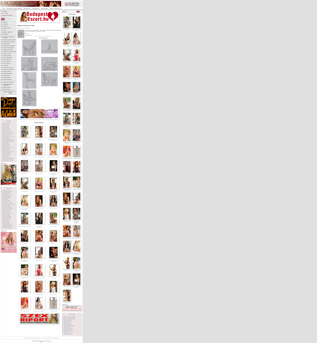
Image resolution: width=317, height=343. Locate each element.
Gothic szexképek (6, 143)
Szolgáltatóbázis (36, 8)
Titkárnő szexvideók (68, 333)
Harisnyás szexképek (7, 146)
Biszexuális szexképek (7, 128)
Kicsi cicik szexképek (7, 152)
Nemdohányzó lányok (9, 41)
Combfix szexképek (6, 133)
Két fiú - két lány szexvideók (69, 318)
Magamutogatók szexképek (8, 157)
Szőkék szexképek (6, 213)
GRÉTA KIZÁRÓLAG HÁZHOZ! (24, 261)
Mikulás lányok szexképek (8, 160)
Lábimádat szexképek (7, 154)
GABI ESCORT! (25, 243)
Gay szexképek (5, 142)
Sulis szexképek (6, 211)
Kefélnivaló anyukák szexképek (9, 151)
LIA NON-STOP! (53, 311)
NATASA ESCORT (39, 294)
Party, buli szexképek (7, 197)
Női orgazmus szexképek (7, 194)
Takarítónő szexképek (7, 216)
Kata (25, 294)
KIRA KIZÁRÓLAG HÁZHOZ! (25, 226)
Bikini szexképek (6, 127)
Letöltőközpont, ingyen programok (14, 8)
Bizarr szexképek (6, 129)
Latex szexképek (6, 155)
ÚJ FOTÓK (5, 26)
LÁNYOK (5, 22)
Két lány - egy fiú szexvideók (69, 319)
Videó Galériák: (72, 314)
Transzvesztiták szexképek (8, 224)
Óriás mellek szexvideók (68, 329)
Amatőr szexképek (6, 123)
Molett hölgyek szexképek (8, 191)
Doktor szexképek (6, 137)
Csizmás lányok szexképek (8, 134)
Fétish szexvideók (67, 321)
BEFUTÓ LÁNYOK (7, 28)
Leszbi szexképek (6, 156)
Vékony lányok (7, 53)
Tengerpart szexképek (7, 217)
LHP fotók (5, 65)
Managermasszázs (8, 73)
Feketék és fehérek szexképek (8, 140)
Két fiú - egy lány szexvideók (69, 317)
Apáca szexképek (6, 125)
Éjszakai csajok (7, 71)
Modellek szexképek (6, 190)
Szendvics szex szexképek (8, 212)
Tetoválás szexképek (6, 219)
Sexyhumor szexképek (7, 207)
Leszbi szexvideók (67, 327)
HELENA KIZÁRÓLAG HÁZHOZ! (53, 261)
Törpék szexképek (6, 222)
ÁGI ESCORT (24, 157)
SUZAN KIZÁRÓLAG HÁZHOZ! (39, 227)
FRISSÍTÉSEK (6, 34)
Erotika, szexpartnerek (55, 8)
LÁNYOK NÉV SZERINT (8, 82)
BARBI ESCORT (24, 277)
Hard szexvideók (67, 323)
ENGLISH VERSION (9, 18)
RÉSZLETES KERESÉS (7, 15)
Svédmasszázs (6, 75)
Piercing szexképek (6, 198)
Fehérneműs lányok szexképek (8, 139)
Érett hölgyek (7, 59)
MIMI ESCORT (54, 294)
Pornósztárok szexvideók (68, 331)
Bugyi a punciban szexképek (8, 132)
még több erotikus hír (48, 36)
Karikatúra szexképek (7, 149)
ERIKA (24, 139)
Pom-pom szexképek (7, 200)
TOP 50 (4, 30)
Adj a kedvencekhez (43, 338)
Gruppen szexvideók (68, 322)
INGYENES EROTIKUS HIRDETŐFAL (8, 85)
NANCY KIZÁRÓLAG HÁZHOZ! (24, 209)
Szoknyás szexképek (6, 214)
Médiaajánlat (56, 338)
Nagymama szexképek (7, 192)
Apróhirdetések (27, 8)
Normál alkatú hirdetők (9, 51)
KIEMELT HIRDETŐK (7, 32)
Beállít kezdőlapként (35, 338)
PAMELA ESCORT (39, 243)
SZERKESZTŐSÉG (7, 87)
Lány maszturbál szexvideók (69, 326)
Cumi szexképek (6, 135)
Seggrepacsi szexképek (7, 206)
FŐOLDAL (5, 11)
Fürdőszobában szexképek (8, 141)
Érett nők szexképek (6, 138)
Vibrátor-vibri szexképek (7, 227)
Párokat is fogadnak (8, 69)
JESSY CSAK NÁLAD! (39, 157)
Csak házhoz (6, 43)
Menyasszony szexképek (7, 159)
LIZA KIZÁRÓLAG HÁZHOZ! (39, 277)
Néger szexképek (6, 193)
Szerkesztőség (50, 338)
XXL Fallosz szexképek (7, 228)
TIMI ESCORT (53, 243)
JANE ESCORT (25, 191)
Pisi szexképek (5, 199)
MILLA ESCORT (53, 208)
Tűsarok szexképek (6, 225)
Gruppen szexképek (6, 144)
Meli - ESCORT (54, 226)
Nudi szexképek (6, 195)
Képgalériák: (8, 120)
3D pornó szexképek (7, 122)
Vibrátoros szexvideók (68, 334)
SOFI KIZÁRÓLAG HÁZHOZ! (54, 157)
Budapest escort (7, 79)
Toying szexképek (6, 223)
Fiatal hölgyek (7, 61)
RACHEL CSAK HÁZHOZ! (39, 311)
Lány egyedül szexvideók (69, 325)
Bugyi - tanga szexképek (7, 131)
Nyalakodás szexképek (7, 196)
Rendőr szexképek (6, 205)
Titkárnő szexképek (6, 221)
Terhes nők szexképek (7, 218)
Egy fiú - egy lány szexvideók (69, 316)
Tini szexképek (5, 220)
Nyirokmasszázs (7, 77)
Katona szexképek (6, 150)
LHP (4, 8)
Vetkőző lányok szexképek (8, 226)
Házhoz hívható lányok (9, 39)
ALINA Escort (53, 277)
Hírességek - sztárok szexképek (9, 147)
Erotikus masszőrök (8, 47)
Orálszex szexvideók (68, 328)
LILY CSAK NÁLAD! (24, 311)
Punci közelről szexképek (7, 203)
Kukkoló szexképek (6, 153)
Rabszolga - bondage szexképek (9, 204)
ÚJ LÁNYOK (5, 24)
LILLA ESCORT (39, 139)
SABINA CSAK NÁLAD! (39, 191)
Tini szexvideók (67, 332)
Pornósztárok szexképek (7, 202)
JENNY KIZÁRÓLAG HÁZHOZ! (53, 174)
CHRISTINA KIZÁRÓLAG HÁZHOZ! (53, 140)
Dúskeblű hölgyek (8, 49)
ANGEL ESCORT (39, 260)
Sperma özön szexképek (7, 209)
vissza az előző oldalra (39, 36)
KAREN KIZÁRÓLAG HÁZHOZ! (53, 192)
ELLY (76, 125)
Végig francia (6, 63)
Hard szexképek (6, 145)
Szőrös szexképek (6, 215)
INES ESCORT (24, 173)
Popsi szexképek (6, 201)
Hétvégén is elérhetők (9, 45)
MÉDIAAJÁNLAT (6, 89)
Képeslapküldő (44, 8)
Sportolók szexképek (7, 210)
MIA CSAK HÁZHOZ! (76, 95)
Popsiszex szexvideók (68, 330)
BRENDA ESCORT (39, 173)
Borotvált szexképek (6, 130)
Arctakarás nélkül (8, 67)
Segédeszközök (7, 55)
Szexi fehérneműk (7, 57)
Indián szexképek (6, 148)
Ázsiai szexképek (6, 126)
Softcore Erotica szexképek (8, 208)
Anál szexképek (6, 124)
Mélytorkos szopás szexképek (8, 158)
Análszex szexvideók (68, 320)
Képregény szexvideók (68, 324)
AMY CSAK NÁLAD (39, 208)
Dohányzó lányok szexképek (8, 136)
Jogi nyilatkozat (27, 338)
